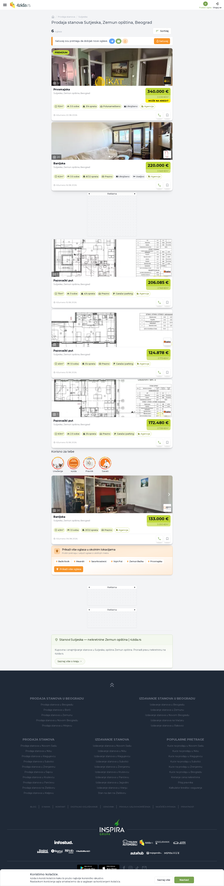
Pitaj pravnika (185, 782)
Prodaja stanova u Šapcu (38, 772)
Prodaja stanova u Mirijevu (57, 725)
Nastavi (184, 879)
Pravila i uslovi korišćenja (134, 806)
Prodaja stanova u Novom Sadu (38, 745)
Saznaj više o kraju (68, 661)
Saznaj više (163, 879)
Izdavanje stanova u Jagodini (112, 782)
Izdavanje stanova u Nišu (112, 751)
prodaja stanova (66, 17)
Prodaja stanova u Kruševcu (38, 777)
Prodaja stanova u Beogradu (57, 704)
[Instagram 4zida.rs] (130, 868)
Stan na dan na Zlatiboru (112, 793)
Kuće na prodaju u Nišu (185, 751)
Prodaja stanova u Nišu (38, 751)
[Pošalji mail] (144, 868)
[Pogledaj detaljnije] (112, 67)
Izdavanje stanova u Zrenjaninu (112, 766)
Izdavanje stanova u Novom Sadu (112, 745)
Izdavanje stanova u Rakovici (167, 725)
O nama (46, 806)
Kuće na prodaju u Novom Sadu (185, 745)
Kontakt (60, 806)
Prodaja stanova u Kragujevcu (39, 756)
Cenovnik (108, 806)
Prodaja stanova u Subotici (38, 761)
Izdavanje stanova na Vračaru (167, 720)
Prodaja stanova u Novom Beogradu (57, 720)
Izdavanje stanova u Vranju (112, 787)
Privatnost (187, 806)
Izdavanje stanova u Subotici (112, 761)
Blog (33, 806)
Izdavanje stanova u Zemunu (167, 709)
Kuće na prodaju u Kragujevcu (185, 756)
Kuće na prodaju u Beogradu (185, 772)
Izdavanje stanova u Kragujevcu (112, 756)
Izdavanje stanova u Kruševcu (112, 772)
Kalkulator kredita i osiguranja (185, 787)
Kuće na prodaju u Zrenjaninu (185, 766)
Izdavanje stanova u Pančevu (112, 777)
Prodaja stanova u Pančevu (38, 782)
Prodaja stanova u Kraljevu (39, 793)
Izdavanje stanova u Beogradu (167, 704)
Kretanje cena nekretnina (185, 777)
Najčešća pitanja (166, 806)
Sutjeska (82, 17)
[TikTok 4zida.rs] (137, 868)
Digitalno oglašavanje (84, 806)
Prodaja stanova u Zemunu (56, 715)
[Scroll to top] (112, 685)
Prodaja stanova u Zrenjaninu (38, 766)
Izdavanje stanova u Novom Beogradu (167, 715)
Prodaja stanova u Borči (57, 709)
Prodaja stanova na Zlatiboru (38, 787)
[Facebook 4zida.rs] (124, 868)
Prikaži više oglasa (70, 569)
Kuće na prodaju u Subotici (185, 761)
